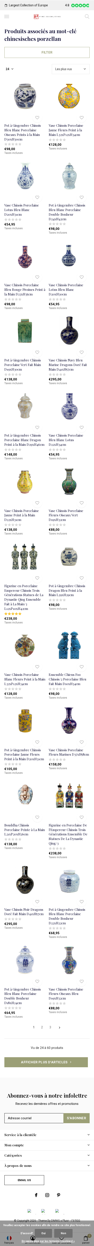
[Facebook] (36, 1195)
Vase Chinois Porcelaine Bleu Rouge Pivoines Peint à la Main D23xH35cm (24, 289)
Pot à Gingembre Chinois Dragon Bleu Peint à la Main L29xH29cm (67, 590)
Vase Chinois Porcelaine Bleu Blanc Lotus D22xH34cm (66, 440)
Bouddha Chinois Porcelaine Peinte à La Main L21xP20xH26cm (24, 829)
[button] (6, 16)
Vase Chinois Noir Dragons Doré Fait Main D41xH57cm (24, 911)
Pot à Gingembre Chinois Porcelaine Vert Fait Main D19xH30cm (22, 364)
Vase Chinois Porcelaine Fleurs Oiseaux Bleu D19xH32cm (66, 994)
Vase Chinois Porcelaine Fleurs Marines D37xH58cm (69, 752)
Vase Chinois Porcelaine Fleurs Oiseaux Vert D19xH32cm (66, 515)
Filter (47, 52)
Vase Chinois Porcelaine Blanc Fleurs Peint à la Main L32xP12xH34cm (24, 679)
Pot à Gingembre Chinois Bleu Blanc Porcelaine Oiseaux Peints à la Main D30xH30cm (22, 132)
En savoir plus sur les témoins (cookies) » (48, 1241)
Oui (43, 1233)
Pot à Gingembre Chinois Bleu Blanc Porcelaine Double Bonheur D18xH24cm (22, 996)
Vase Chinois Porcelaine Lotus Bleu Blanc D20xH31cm (21, 210)
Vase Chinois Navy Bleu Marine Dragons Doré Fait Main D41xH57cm (68, 364)
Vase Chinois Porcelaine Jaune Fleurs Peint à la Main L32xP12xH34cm (66, 130)
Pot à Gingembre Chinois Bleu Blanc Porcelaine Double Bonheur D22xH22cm (67, 916)
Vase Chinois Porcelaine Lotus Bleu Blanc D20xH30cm (66, 289)
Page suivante (59, 1027)
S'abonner (76, 1118)
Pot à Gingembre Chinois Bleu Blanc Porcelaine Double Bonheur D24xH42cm (67, 212)
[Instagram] (47, 1195)
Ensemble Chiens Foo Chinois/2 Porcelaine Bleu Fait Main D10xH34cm (67, 679)
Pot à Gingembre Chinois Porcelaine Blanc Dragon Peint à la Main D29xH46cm (24, 440)
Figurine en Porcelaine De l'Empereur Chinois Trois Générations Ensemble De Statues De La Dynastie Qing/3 (68, 834)
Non (63, 1233)
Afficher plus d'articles (44, 1062)
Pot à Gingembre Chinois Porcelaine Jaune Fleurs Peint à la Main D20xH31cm (24, 754)
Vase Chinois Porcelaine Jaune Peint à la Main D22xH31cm (21, 515)
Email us (24, 1180)
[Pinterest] (58, 1195)
